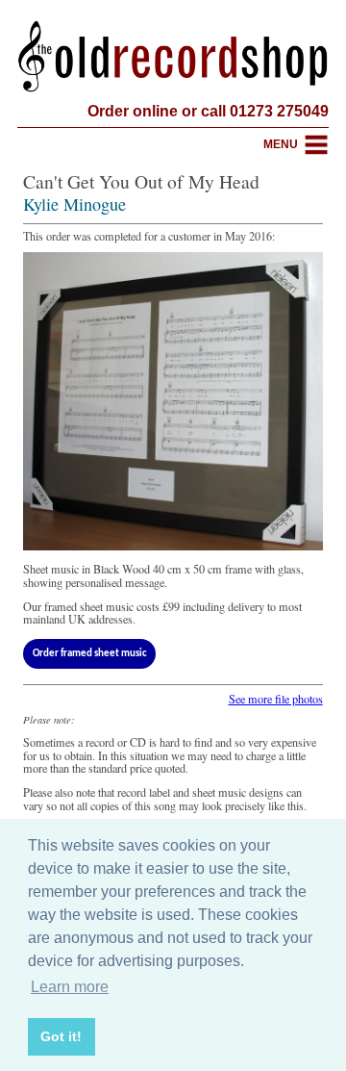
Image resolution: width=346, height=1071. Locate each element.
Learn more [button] (70, 987)
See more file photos (276, 698)
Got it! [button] (61, 1036)
